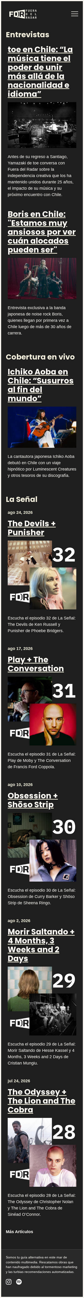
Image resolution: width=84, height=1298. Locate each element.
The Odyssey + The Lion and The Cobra (41, 1100)
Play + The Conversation (36, 664)
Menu (74, 13)
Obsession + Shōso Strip (33, 800)
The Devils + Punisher (32, 528)
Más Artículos (19, 1231)
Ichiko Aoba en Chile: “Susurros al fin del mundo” (41, 385)
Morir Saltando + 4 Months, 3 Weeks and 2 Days (41, 945)
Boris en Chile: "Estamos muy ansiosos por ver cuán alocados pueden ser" (42, 231)
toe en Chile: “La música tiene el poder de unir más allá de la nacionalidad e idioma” (40, 72)
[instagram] (8, 1282)
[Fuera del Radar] (23, 14)
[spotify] (19, 1282)
